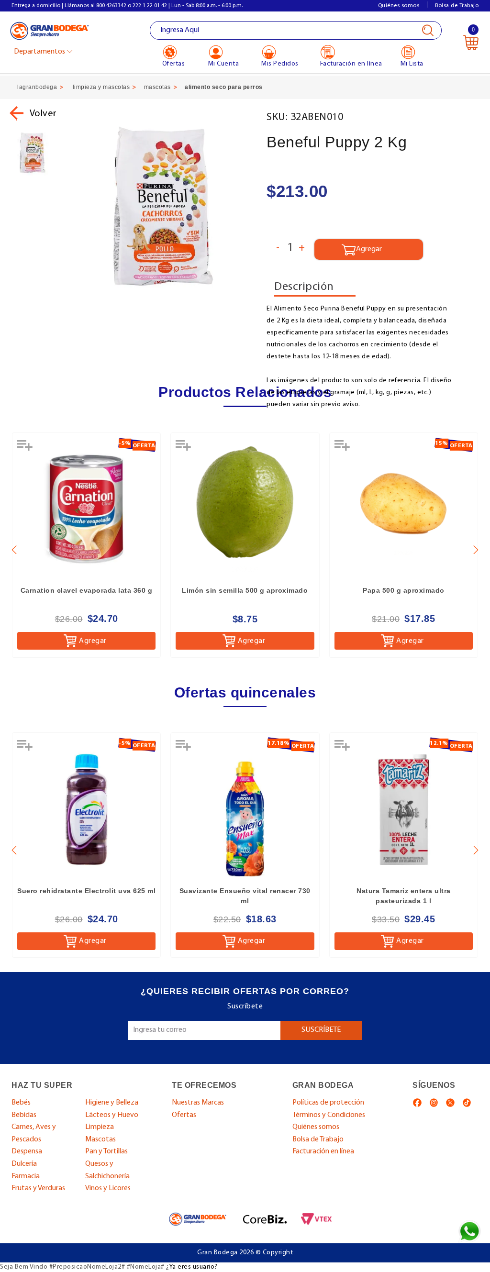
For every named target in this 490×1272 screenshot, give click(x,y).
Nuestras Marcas (198, 1102)
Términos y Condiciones (328, 1115)
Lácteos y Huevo (111, 1115)
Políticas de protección (328, 1102)
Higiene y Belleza (111, 1102)
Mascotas (100, 1139)
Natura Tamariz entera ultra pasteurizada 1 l (403, 896)
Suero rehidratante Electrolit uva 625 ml (86, 891)
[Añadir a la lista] (25, 448)
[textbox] (296, 30)
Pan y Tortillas (106, 1151)
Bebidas (23, 1115)
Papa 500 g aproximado (404, 590)
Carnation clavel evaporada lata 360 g (87, 590)
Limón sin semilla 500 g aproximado (245, 590)
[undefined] (163, 206)
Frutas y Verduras (38, 1188)
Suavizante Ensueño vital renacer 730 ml (245, 896)
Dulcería (24, 1164)
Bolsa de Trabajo (457, 6)
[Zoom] (32, 152)
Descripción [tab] (304, 287)
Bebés (21, 1102)
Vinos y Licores (108, 1188)
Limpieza (99, 1127)
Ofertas (184, 1115)
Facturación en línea (323, 1151)
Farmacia (25, 1176)
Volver (43, 114)
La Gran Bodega (49, 31)
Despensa (26, 1151)
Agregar (93, 641)
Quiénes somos (399, 6)
